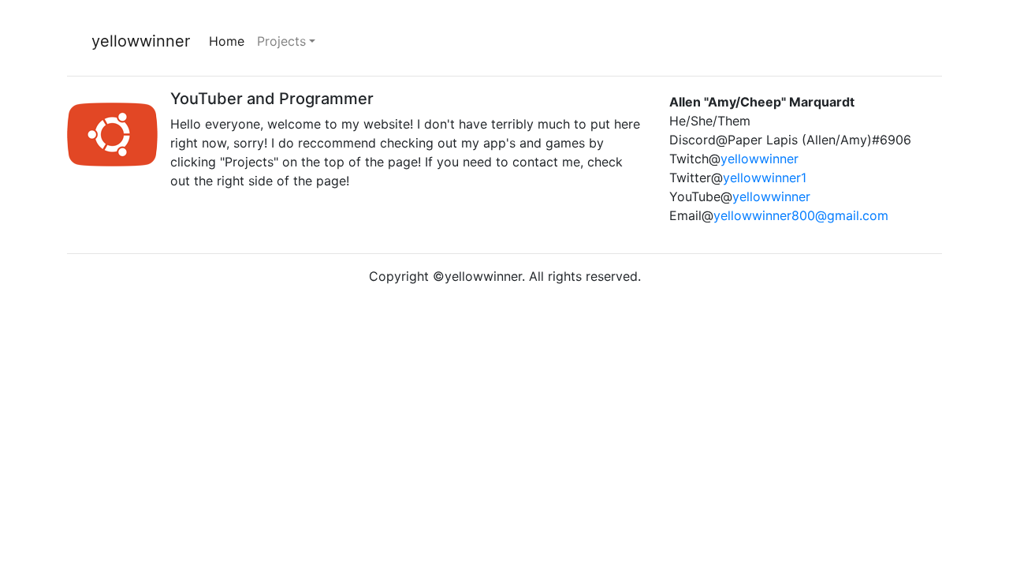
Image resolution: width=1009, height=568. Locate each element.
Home (230, 41)
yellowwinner (140, 41)
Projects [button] (281, 41)
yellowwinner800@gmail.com (800, 215)
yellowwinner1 (764, 177)
